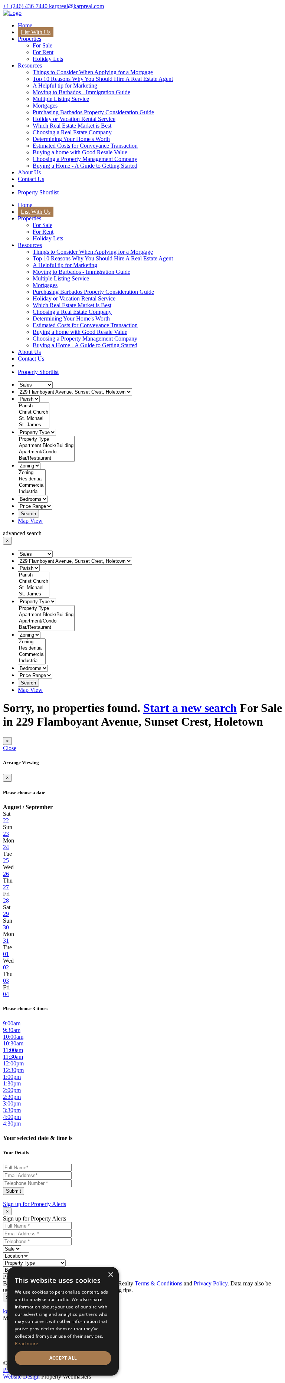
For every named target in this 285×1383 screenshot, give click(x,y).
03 (6, 981)
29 (6, 914)
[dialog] (63, 1321)
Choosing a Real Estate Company (72, 132)
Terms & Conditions (158, 1283)
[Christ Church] (33, 412)
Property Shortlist (38, 192)
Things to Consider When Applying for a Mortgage (93, 72)
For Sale (42, 45)
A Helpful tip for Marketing (65, 85)
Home (25, 25)
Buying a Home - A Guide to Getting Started (85, 165)
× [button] (110, 1275)
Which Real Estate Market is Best (72, 125)
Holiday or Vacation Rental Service (74, 119)
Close (9, 748)
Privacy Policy (210, 1283)
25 (6, 860)
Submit (13, 1191)
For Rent (43, 52)
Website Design (21, 1376)
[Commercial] (31, 485)
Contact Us (31, 179)
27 (6, 887)
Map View (30, 521)
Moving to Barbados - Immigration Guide (81, 92)
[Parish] (33, 406)
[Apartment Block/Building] (46, 446)
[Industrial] (31, 492)
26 (6, 874)
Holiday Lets (48, 59)
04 (6, 994)
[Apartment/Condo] (46, 452)
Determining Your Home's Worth (71, 139)
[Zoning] (31, 473)
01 (6, 954)
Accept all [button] (63, 1358)
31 (6, 940)
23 (6, 834)
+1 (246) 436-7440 (26, 6)
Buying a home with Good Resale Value (80, 152)
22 (6, 820)
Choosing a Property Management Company (85, 159)
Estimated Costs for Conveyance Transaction (85, 145)
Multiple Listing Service (61, 99)
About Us (29, 172)
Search (28, 513)
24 (6, 847)
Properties (29, 39)
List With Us (35, 32)
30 (6, 927)
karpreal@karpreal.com (76, 6)
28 (6, 900)
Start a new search (190, 708)
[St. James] (33, 425)
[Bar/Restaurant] (46, 458)
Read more (27, 1343)
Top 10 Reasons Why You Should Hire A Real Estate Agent (103, 79)
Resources (30, 65)
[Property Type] (46, 439)
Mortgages (45, 105)
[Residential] (31, 479)
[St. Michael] (33, 418)
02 (6, 967)
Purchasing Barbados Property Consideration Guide (93, 112)
